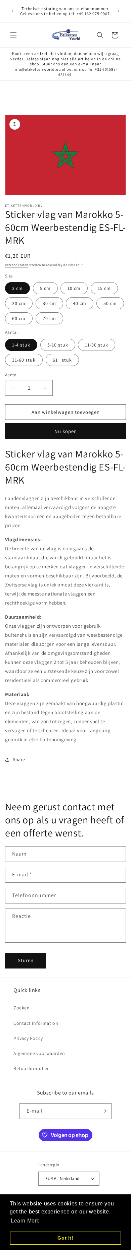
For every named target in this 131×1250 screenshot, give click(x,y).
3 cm (17, 288)
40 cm (79, 303)
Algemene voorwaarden (39, 1053)
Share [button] (19, 759)
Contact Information (35, 1023)
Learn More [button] (25, 1221)
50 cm (110, 303)
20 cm (19, 303)
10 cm (74, 288)
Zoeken (21, 1008)
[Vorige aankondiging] (12, 11)
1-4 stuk (21, 345)
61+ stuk (62, 360)
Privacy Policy (28, 1038)
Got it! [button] (65, 1238)
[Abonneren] (103, 1111)
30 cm (49, 303)
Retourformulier (31, 1068)
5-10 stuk (57, 345)
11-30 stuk (96, 345)
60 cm (19, 318)
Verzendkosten (16, 265)
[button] (13, 35)
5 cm (45, 288)
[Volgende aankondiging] (118, 11)
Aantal (11, 375)
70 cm (49, 318)
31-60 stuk (24, 360)
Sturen (26, 960)
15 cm (104, 288)
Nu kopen (65, 431)
